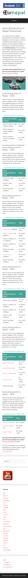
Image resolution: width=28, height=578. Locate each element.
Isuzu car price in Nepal (10, 73)
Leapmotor (6, 521)
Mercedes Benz (8, 567)
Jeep (4, 517)
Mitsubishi (6, 531)
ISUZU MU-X (7, 229)
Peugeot (5, 538)
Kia (4, 519)
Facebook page (7, 451)
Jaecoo (5, 514)
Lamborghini (7, 565)
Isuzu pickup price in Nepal (11, 441)
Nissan (5, 533)
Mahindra (6, 524)
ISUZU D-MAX (7, 368)
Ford (4, 503)
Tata (4, 545)
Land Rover (6, 562)
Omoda (5, 536)
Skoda (5, 543)
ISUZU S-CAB (7, 254)
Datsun (5, 496)
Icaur (4, 510)
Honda (5, 505)
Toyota (5, 547)
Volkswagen (7, 550)
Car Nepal (23, 575)
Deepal (5, 498)
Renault (5, 540)
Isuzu (4, 512)
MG (4, 529)
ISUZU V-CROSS (8, 233)
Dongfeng (6, 500)
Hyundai (5, 507)
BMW (4, 560)
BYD (4, 493)
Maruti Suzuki (7, 526)
